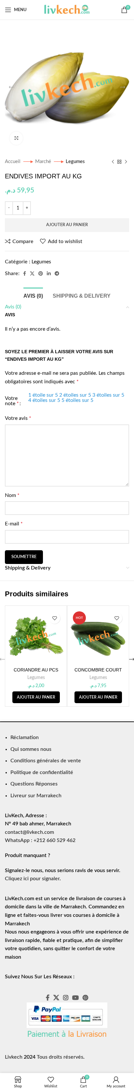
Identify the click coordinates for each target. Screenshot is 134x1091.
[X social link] (32, 273)
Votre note (12, 401)
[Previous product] (113, 161)
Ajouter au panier (67, 225)
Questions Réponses (34, 783)
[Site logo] (67, 9)
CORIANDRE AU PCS (36, 669)
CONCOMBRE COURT (98, 669)
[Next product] (126, 161)
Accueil (13, 161)
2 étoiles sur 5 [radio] (75, 395)
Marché (43, 161)
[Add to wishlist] (54, 618)
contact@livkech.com (29, 832)
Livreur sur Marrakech (35, 795)
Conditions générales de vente (45, 760)
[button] (36, 697)
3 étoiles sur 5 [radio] (108, 395)
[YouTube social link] (75, 997)
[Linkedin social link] (49, 273)
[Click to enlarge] (16, 138)
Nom (12, 495)
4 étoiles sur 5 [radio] (44, 400)
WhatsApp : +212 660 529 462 (40, 840)
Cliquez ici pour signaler (32, 878)
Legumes (75, 161)
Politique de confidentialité (41, 772)
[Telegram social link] (57, 273)
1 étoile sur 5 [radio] (43, 395)
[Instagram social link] (65, 997)
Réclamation (24, 737)
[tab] (33, 295)
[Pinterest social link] (40, 273)
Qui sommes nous (30, 749)
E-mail (14, 523)
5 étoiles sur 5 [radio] (77, 400)
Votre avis (18, 418)
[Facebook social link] (24, 273)
